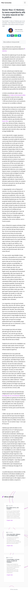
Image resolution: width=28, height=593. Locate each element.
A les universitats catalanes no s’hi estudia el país (13, 535)
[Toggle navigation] (25, 2)
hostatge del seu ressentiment (10, 395)
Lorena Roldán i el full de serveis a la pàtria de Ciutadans (13, 561)
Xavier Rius (5, 121)
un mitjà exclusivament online (17, 95)
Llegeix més (10, 520)
